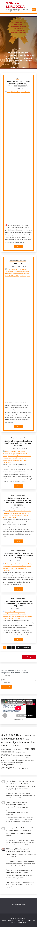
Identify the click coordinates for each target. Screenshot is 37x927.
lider (16, 746)
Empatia (27, 739)
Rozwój (28, 757)
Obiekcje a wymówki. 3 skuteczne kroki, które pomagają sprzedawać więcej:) (18, 555)
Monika (27, 67)
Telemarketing (11, 762)
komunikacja (11, 745)
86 (18, 647)
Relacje (17, 757)
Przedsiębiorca (18, 755)
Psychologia (4, 757)
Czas (33, 735)
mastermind (21, 749)
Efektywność (8, 738)
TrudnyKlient (6, 765)
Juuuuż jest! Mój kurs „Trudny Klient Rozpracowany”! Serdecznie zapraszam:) (18, 83)
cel (25, 735)
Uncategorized (20, 438)
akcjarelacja (8, 734)
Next (35, 43)
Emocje (20, 738)
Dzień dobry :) (18, 263)
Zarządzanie (8, 767)
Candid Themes (21, 922)
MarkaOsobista (6, 749)
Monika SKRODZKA (15, 5)
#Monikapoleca (5, 732)
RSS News (9, 849)
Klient (4, 745)
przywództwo (27, 755)
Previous (2, 43)
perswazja (24, 752)
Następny (26, 647)
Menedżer (30, 748)
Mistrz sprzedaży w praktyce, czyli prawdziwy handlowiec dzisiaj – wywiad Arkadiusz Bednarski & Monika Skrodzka (19, 59)
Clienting (28, 735)
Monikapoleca (7, 752)
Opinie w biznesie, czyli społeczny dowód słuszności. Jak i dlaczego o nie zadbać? (18, 443)
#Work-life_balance (16, 732)
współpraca (20, 765)
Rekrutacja (11, 757)
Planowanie (7, 754)
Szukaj (29, 657)
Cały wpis (18, 246)
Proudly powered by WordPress (12, 920)
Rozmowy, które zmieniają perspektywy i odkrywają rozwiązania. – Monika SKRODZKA (19, 872)
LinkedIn (20, 745)
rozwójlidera (13, 760)
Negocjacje (18, 752)
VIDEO (21, 51)
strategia (27, 760)
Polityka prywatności (18, 904)
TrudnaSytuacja (20, 762)
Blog (15, 51)
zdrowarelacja (24, 768)
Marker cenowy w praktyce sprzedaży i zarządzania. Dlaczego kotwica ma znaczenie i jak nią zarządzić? (18, 501)
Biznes (19, 735)
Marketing (14, 749)
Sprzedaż (20, 760)
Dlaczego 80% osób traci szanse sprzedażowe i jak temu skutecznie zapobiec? (18, 603)
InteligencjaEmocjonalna (22, 742)
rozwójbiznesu (5, 760)
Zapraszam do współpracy (18, 260)
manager (26, 745)
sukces (32, 760)
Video (14, 765)
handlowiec (4, 742)
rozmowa (22, 757)
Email (3, 679)
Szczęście (4, 762)
